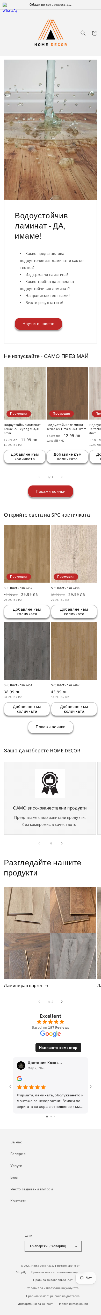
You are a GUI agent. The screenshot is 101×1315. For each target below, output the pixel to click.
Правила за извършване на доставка (53, 1296)
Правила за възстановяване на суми (58, 1272)
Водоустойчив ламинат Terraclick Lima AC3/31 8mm (66, 427)
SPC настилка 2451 (18, 685)
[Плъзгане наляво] (39, 477)
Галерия (18, 1153)
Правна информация (73, 1304)
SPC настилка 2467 (65, 685)
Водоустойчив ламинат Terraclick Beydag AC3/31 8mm (22, 429)
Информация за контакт (35, 1304)
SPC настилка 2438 (65, 588)
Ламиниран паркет (23, 985)
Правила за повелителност (53, 1280)
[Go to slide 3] (54, 1116)
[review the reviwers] (19, 1080)
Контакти (18, 1200)
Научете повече (38, 323)
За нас (16, 1142)
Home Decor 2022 (42, 1265)
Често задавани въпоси (31, 1189)
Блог (14, 1177)
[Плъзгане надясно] (62, 477)
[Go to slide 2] (51, 1116)
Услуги (16, 1165)
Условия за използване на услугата (53, 1288)
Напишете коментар (58, 1047)
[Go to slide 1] (47, 1116)
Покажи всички (51, 491)
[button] (6, 33)
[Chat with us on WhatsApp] (9, 9)
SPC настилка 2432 (18, 588)
